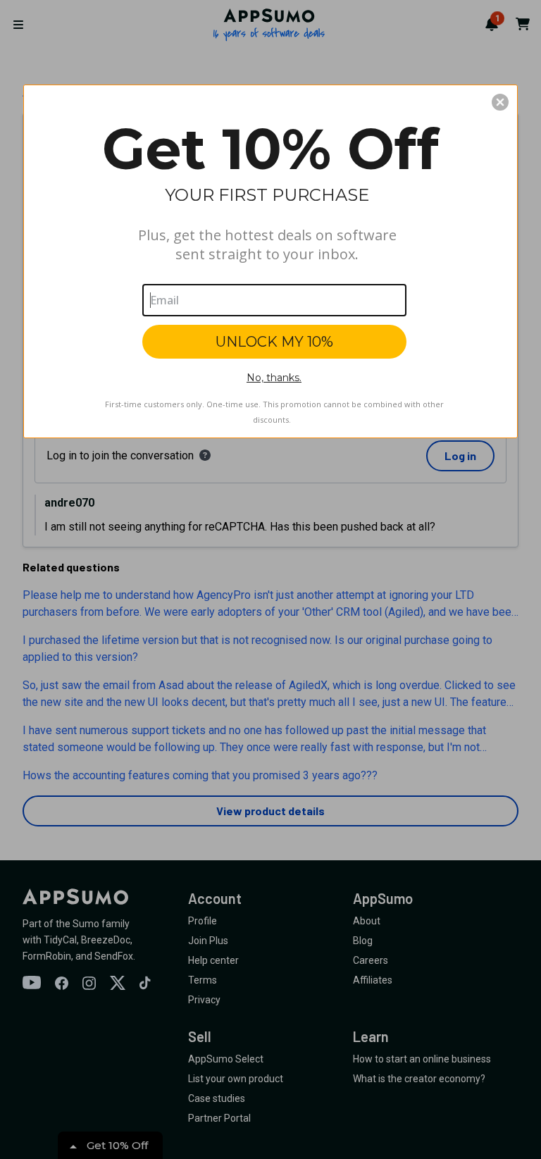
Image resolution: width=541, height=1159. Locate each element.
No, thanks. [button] (274, 377)
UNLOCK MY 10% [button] (274, 341)
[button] (500, 102)
